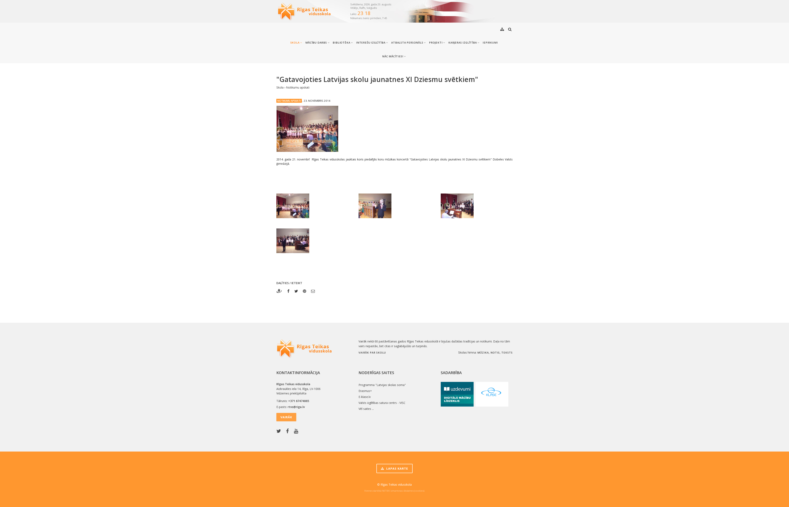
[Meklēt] (510, 29)
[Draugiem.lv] (280, 291)
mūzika (483, 352)
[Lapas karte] (502, 29)
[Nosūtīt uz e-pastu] (313, 291)
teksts (507, 352)
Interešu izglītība (371, 42)
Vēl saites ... (366, 409)
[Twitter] (296, 291)
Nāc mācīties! (393, 56)
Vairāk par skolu (372, 352)
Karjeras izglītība (463, 42)
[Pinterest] (304, 291)
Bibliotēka (342, 42)
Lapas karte (396, 468)
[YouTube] (297, 431)
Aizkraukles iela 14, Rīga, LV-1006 (298, 389)
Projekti (436, 42)
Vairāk (286, 417)
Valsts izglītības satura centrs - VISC (382, 403)
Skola (295, 42)
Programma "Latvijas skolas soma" (382, 385)
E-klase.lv (365, 397)
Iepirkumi (490, 42)
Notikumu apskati (297, 87)
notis (495, 352)
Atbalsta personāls (407, 42)
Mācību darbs (316, 42)
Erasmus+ (365, 391)
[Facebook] (288, 291)
